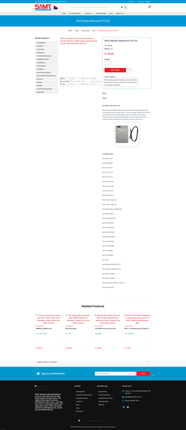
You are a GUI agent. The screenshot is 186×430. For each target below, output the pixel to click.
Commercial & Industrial (44, 56)
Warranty (101, 405)
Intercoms (40, 79)
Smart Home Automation (44, 89)
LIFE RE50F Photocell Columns (105, 328)
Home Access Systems (44, 72)
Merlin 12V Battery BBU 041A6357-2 (137, 328)
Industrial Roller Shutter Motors (46, 76)
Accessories (85, 31)
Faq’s (77, 408)
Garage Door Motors (43, 59)
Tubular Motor (41, 43)
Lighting (39, 82)
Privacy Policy (103, 391)
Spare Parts (40, 92)
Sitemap (112, 427)
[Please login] (130, 70)
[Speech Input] (122, 7)
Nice (94, 31)
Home (70, 31)
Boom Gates (40, 49)
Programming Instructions (84, 395)
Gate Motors (40, 69)
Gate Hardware (41, 66)
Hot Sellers (40, 46)
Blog (77, 405)
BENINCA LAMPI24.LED (44, 328)
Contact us (79, 401)
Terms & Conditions (104, 395)
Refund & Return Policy (106, 398)
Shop (76, 31)
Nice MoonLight (70, 328)
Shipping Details (103, 401)
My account (79, 411)
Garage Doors (41, 62)
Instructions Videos (82, 398)
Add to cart (115, 70)
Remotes (39, 85)
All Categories (80, 391)
